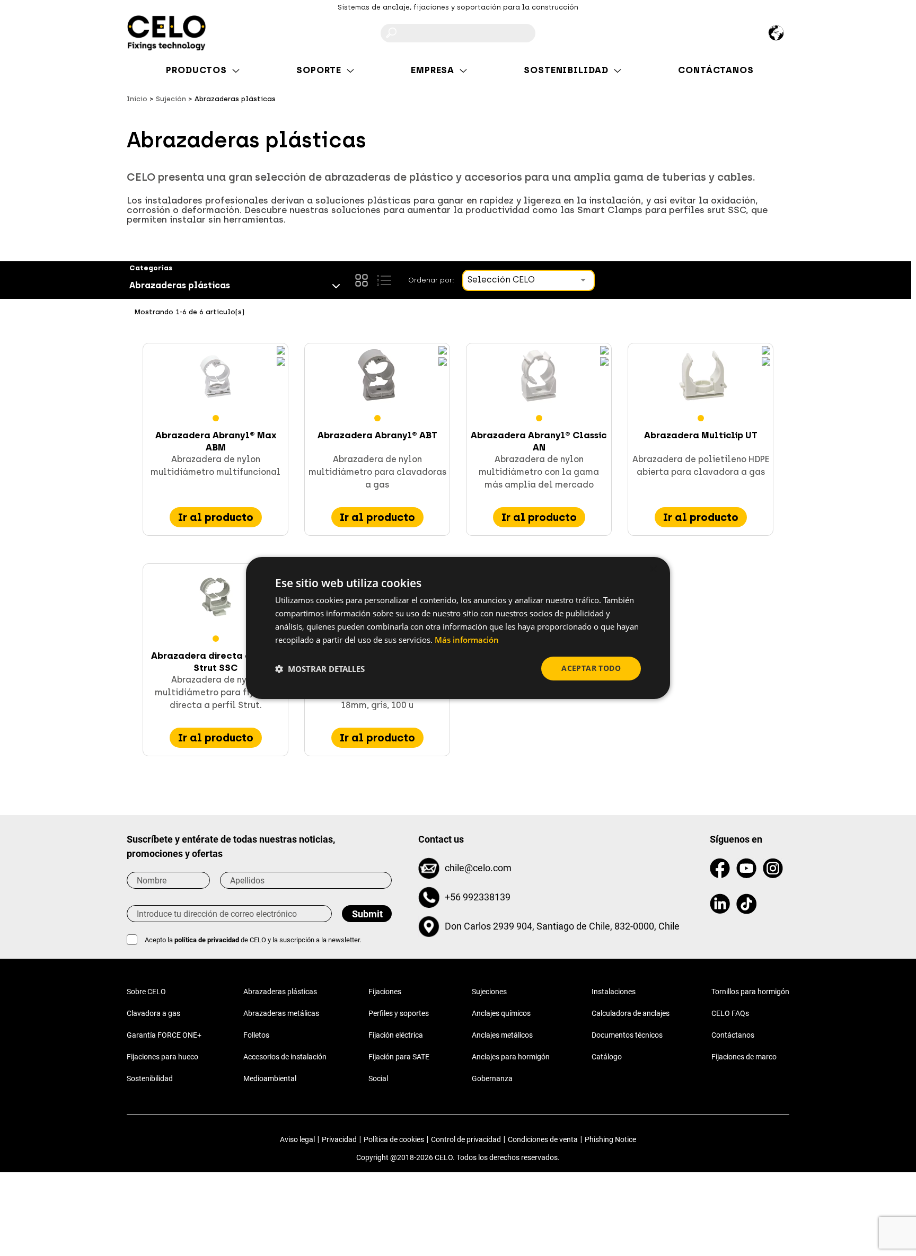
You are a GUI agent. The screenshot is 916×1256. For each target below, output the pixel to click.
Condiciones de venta (543, 1139)
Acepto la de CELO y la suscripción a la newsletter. (253, 940)
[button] (320, 669)
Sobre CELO (146, 991)
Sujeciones (489, 991)
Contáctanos (732, 1035)
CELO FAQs (730, 1013)
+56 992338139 (477, 897)
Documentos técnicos (627, 1035)
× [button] (653, 569)
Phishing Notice (610, 1139)
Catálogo (607, 1056)
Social (378, 1078)
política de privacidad (207, 940)
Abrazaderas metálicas (281, 1013)
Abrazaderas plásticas (280, 991)
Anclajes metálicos (502, 1035)
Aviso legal (297, 1139)
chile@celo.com (478, 867)
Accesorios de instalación (285, 1056)
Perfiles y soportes (398, 1013)
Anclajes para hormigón (511, 1056)
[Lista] (383, 280)
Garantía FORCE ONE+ (164, 1035)
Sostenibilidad (150, 1078)
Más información (467, 639)
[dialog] (458, 628)
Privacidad (339, 1139)
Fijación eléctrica (395, 1035)
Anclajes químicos (501, 1013)
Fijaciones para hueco (162, 1056)
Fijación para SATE (398, 1056)
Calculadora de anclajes (631, 1013)
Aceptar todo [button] (591, 668)
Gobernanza (492, 1078)
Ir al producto (215, 517)
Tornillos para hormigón (750, 991)
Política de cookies (394, 1139)
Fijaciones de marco (744, 1056)
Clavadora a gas (153, 1013)
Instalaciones (614, 991)
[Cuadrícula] (361, 280)
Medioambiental (269, 1078)
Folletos (256, 1035)
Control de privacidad (466, 1139)
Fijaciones (384, 991)
